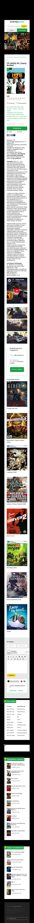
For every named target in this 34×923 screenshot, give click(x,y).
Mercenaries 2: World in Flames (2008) (15, 441)
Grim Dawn (14, 816)
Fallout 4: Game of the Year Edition (18, 890)
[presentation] (5, 41)
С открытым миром (22, 730)
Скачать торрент (17, 369)
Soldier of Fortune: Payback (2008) (16, 504)
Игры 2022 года (21, 711)
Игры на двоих (10, 730)
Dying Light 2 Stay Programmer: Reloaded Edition (17, 771)
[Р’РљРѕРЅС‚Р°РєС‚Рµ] (8, 135)
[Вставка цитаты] (17, 659)
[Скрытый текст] (15, 659)
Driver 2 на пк (10, 536)
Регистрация (22, 30)
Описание (11, 103)
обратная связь (12, 918)
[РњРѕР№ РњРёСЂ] (12, 135)
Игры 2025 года (10, 709)
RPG (18, 717)
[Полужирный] (8, 657)
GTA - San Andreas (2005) (17, 852)
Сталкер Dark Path (12, 408)
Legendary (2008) (12, 472)
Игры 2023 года (10, 711)
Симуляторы (10, 724)
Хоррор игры (10, 727)
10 (24, 98)
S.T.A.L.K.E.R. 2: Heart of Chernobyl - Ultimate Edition (18, 764)
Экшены (19, 714)
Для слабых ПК (10, 732)
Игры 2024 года (21, 709)
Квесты (19, 727)
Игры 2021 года (10, 714)
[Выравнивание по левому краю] (19, 657)
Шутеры (9, 717)
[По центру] (22, 657)
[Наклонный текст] (11, 657)
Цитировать (13, 690)
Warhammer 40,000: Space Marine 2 (18, 809)
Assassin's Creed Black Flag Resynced (18, 824)
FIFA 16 (13, 882)
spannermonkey (14, 681)
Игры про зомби (11, 735)
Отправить (11, 675)
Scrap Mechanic (15, 801)
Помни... (9, 631)
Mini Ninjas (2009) (12, 568)
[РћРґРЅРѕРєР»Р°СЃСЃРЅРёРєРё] (10, 135)
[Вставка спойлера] (23, 659)
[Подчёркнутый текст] (13, 657)
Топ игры (9, 706)
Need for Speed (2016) (17, 867)
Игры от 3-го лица (17, 116)
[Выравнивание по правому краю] (24, 657)
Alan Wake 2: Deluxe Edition (18, 830)
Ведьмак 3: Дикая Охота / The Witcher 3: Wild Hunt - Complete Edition (19, 875)
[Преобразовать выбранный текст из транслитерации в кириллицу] (20, 659)
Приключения (10, 722)
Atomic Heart (14, 778)
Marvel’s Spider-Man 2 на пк (18, 786)
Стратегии (19, 722)
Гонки (18, 719)
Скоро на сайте (21, 735)
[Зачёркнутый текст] (16, 657)
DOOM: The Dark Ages (16, 793)
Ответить (20, 690)
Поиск (24, 26)
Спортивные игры (21, 724)
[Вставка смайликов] (8, 659)
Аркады (9, 719)
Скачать (17, 128)
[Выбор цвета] (11, 659)
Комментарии (22, 103)
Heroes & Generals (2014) (14, 599)
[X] (14, 135)
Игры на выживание (22, 732)
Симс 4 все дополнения (17, 859)
